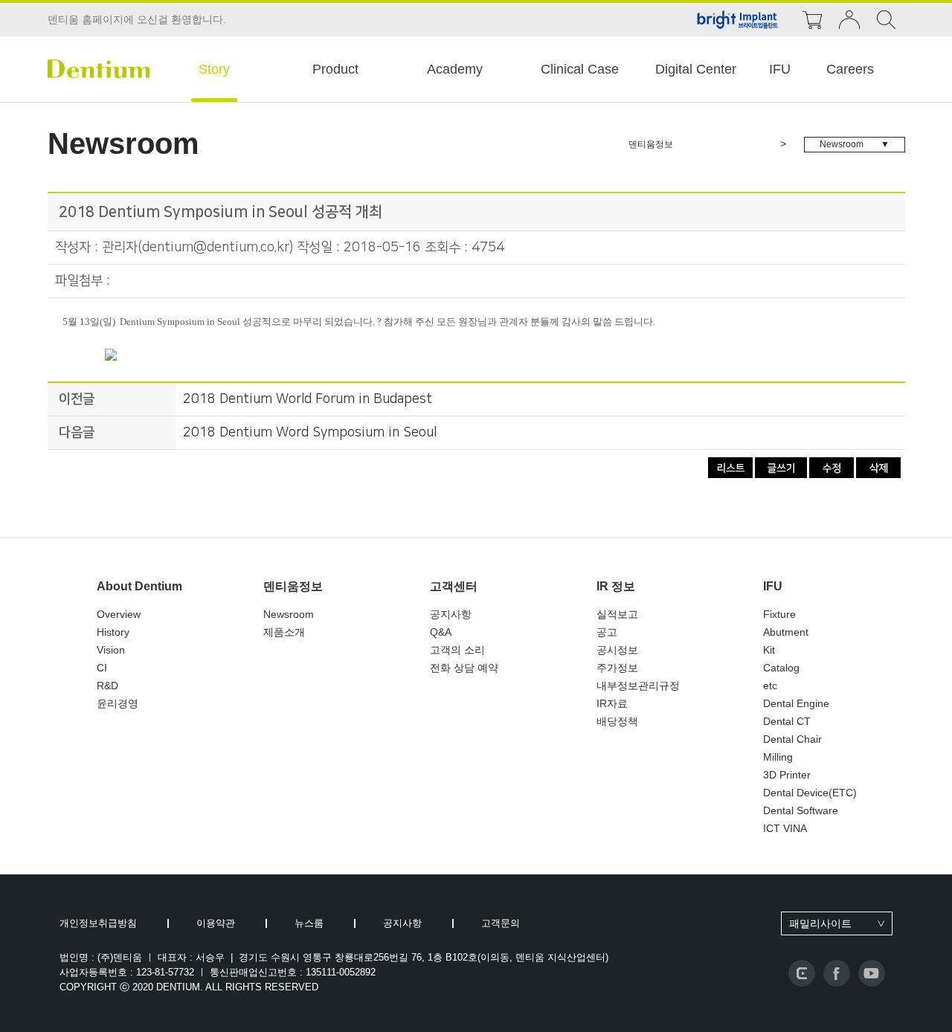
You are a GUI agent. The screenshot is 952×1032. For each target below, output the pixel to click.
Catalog (781, 668)
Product (335, 69)
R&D (107, 685)
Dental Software (800, 810)
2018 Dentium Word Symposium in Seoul (310, 432)
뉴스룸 (309, 923)
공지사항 (451, 614)
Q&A (440, 632)
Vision (111, 650)
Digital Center (695, 69)
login (849, 19)
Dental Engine (796, 703)
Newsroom (288, 614)
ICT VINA (785, 828)
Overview (119, 614)
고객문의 (500, 923)
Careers (850, 69)
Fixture (779, 614)
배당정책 (617, 721)
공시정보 (617, 650)
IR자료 (612, 703)
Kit (769, 650)
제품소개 (284, 632)
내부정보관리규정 (638, 685)
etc (770, 685)
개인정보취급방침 (98, 923)
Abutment (785, 632)
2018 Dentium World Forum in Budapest (307, 399)
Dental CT (787, 721)
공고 (606, 632)
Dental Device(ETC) (810, 793)
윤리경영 (117, 703)
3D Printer (787, 775)
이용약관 (215, 923)
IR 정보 (615, 586)
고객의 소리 (457, 650)
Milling (778, 757)
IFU (780, 69)
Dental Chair (792, 739)
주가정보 (617, 668)
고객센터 (453, 586)
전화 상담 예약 (464, 668)
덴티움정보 (293, 586)
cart (812, 19)
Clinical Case (580, 69)
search (886, 19)
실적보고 (617, 614)
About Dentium (139, 586)
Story (214, 69)
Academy (455, 69)
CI (102, 668)
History (113, 632)
